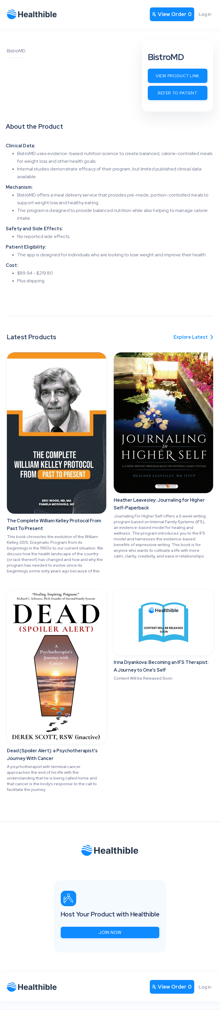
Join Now (110, 932)
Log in (205, 14)
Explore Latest (193, 337)
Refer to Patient (177, 93)
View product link (177, 75)
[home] (32, 14)
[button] (172, 14)
